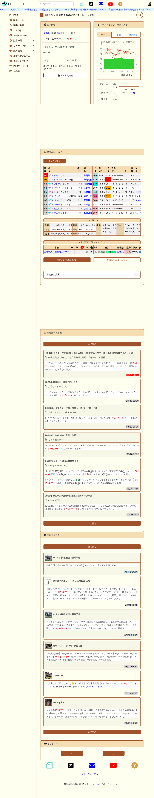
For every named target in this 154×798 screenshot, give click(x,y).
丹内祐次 (88, 179)
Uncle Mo (140, 179)
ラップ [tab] (104, 34)
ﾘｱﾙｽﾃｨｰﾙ (139, 212)
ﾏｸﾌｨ (137, 204)
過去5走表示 (54, 161)
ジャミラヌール (61, 179)
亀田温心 (88, 212)
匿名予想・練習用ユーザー (56, 251)
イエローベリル (61, 196)
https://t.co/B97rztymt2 (91, 686)
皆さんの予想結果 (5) (67, 259)
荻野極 (87, 187)
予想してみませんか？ (117, 259)
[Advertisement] (92, 126)
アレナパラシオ (61, 183)
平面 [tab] (119, 34)
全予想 (120, 251)
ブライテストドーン (63, 187)
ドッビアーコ (60, 200)
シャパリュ (59, 175)
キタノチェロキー (62, 192)
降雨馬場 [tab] (133, 34)
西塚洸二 (88, 204)
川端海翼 (88, 183)
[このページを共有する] (139, 15)
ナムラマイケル (61, 212)
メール (96, 784)
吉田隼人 (88, 175)
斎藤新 (87, 200)
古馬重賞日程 (66, 75)
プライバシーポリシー (92, 773)
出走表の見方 (53, 274)
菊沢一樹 (88, 196)
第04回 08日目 (53, 33)
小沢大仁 (88, 208)
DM (84, 784)
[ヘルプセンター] (120, 4)
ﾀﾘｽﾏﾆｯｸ (139, 192)
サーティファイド (62, 204)
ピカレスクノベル (62, 208)
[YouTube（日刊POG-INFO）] (110, 4)
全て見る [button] (92, 344)
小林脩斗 (88, 192)
